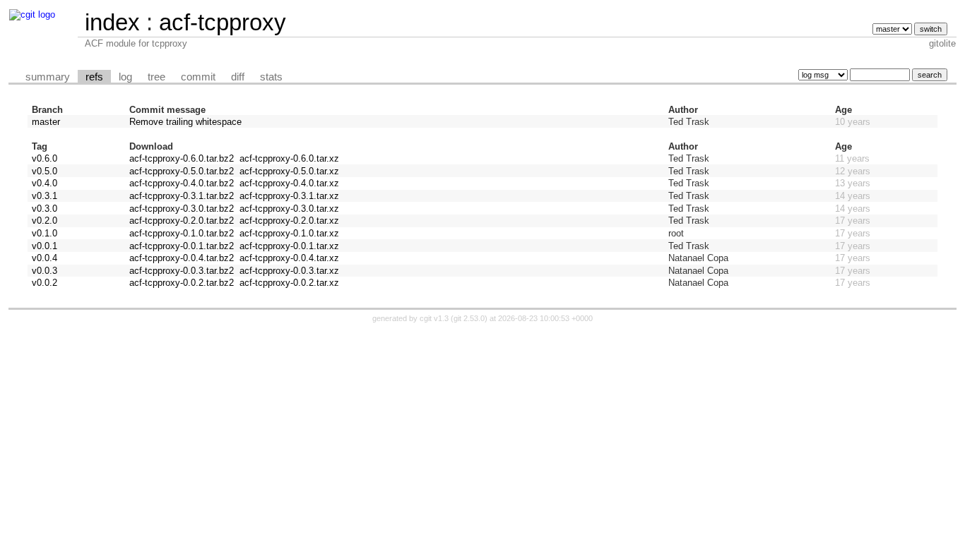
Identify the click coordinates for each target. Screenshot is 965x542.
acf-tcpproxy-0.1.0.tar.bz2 (181, 233)
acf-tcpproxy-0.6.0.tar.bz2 (181, 158)
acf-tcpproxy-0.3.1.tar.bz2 (181, 196)
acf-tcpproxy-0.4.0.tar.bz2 (181, 183)
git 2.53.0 (469, 318)
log (125, 77)
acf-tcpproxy (222, 22)
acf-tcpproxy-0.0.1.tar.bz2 (181, 246)
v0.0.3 (44, 270)
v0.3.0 (44, 208)
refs (94, 77)
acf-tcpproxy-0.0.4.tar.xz (289, 258)
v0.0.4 (44, 258)
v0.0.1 (44, 246)
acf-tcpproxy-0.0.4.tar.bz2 (181, 258)
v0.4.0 (44, 183)
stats (271, 77)
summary (47, 77)
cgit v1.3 (434, 318)
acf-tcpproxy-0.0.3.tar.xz (289, 270)
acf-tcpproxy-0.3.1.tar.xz (289, 196)
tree (156, 77)
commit (198, 77)
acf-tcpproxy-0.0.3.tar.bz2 (181, 270)
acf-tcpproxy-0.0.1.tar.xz (289, 246)
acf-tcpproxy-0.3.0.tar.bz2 (181, 208)
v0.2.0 (44, 220)
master (46, 121)
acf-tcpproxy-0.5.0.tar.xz (289, 171)
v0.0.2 (44, 282)
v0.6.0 (44, 158)
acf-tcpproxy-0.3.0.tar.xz (289, 208)
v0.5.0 (44, 171)
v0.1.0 (44, 233)
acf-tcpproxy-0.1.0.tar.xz (289, 233)
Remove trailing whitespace (185, 121)
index (112, 22)
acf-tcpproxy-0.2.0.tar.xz (289, 220)
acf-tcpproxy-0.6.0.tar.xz (289, 158)
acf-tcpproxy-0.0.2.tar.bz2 (181, 282)
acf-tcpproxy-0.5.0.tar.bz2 (181, 171)
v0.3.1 (44, 196)
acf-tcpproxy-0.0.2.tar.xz (289, 282)
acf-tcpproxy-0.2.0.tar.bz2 (181, 220)
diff (237, 77)
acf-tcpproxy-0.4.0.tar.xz (289, 183)
